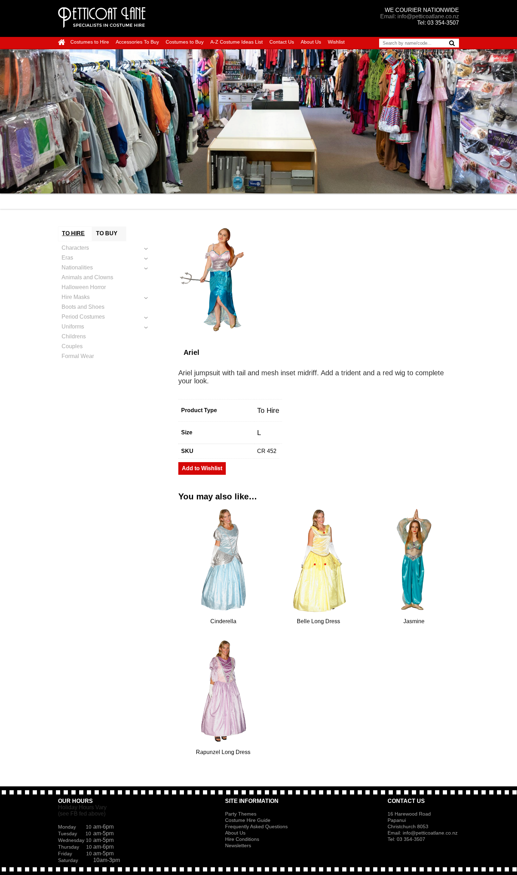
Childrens (74, 336)
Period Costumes (83, 317)
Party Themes (240, 814)
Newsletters (238, 845)
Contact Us (281, 42)
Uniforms (73, 327)
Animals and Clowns (87, 277)
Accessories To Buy (137, 42)
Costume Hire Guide (247, 820)
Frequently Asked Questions (256, 826)
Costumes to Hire (89, 42)
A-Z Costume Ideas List (236, 42)
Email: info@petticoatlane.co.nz (419, 16)
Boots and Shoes (83, 307)
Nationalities (77, 267)
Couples (72, 346)
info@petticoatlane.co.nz (431, 833)
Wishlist (336, 42)
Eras (67, 258)
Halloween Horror (84, 287)
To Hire (268, 410)
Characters (75, 248)
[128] (318, 279)
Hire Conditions (242, 839)
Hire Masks (76, 297)
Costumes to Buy (185, 42)
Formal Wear (78, 356)
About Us (311, 42)
